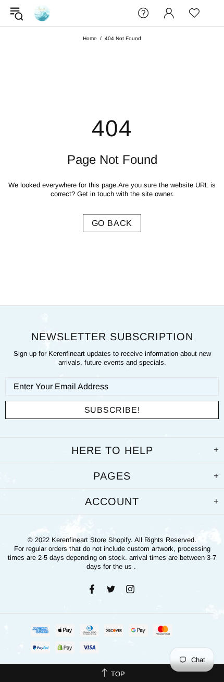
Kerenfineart (42, 13)
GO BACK (112, 223)
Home (90, 38)
